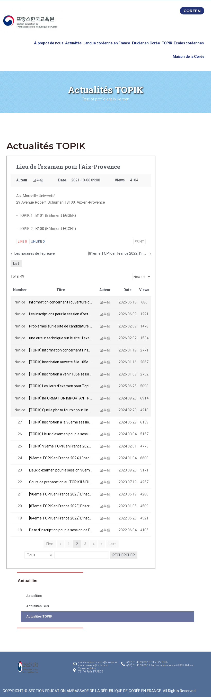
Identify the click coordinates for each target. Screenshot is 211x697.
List (16, 263)
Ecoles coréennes (189, 43)
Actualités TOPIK (39, 616)
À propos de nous (48, 43)
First (50, 544)
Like (22, 241)
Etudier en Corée (146, 43)
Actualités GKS (37, 606)
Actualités (73, 43)
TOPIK (167, 43)
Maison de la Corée (188, 56)
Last (112, 544)
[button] (192, 10)
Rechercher (123, 555)
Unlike (38, 241)
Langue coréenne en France (106, 43)
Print (139, 241)
